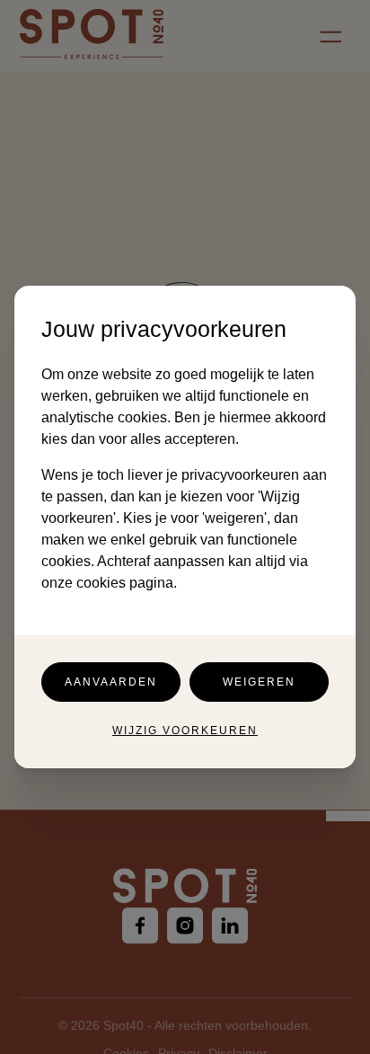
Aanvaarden (111, 682)
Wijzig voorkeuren (185, 730)
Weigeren (259, 682)
